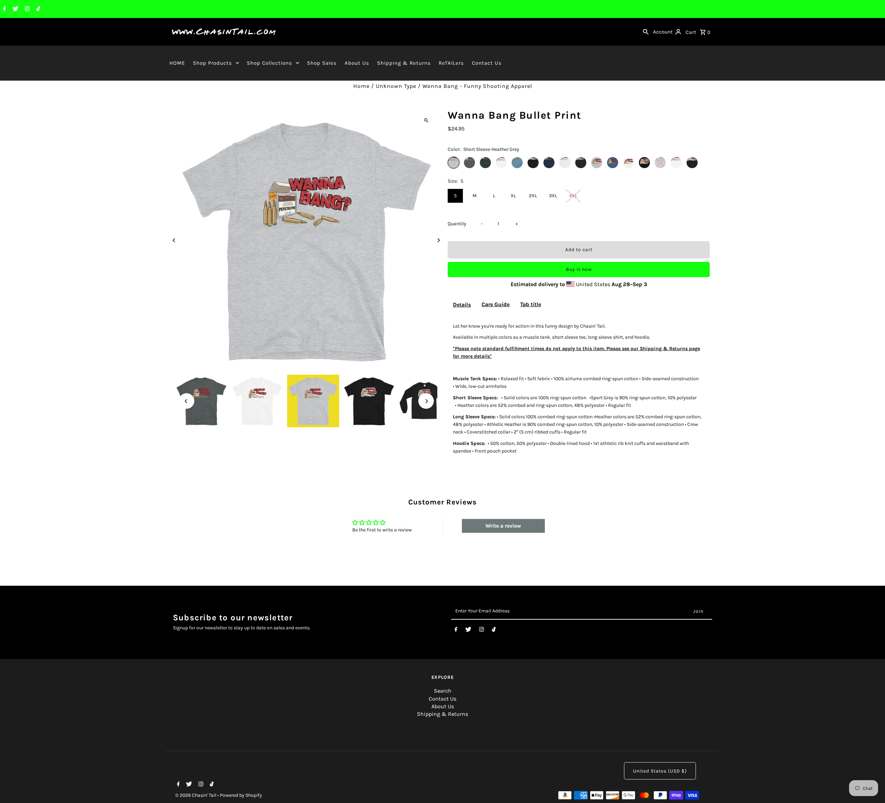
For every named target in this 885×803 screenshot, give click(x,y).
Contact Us (487, 63)
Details (462, 304)
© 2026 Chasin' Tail (196, 795)
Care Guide (496, 304)
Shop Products (212, 63)
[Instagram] (26, 9)
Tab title (530, 304)
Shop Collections (269, 63)
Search (442, 690)
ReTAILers (451, 63)
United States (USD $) (660, 771)
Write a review (503, 525)
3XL (553, 196)
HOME (177, 63)
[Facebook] (3, 9)
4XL (573, 196)
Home (361, 86)
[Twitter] (14, 9)
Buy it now (579, 269)
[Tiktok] (37, 9)
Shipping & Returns (404, 63)
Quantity (457, 224)
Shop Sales (322, 63)
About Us (357, 63)
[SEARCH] (645, 31)
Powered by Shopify (241, 795)
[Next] (438, 240)
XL (513, 196)
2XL (533, 196)
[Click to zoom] (426, 120)
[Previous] (174, 240)
